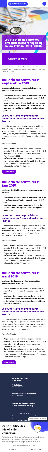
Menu (3, 6)
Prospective (12, 67)
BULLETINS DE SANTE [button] (17, 59)
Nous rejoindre (24, 414)
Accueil (4, 67)
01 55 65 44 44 (18, 385)
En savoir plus (9, 172)
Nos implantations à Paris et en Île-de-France (24, 395)
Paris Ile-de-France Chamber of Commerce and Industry (23, 405)
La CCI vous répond (24, 420)
